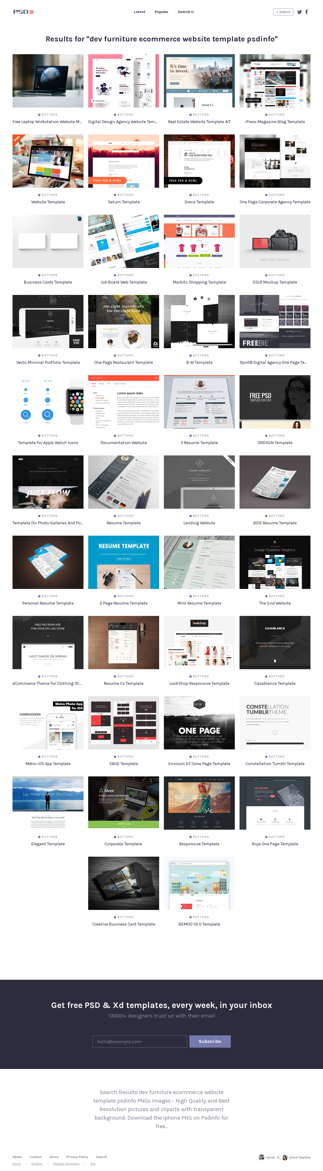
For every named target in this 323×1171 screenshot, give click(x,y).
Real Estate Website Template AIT (199, 121)
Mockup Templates (66, 1164)
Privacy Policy (77, 1157)
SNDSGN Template (275, 442)
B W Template (199, 362)
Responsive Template (199, 843)
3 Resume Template (199, 442)
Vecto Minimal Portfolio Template (48, 362)
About (17, 1157)
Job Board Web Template (123, 282)
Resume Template (124, 522)
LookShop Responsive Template (199, 683)
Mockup (37, 1164)
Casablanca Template (275, 683)
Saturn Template (124, 202)
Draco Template (199, 202)
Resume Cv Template (124, 683)
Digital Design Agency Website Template (123, 121)
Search (101, 1157)
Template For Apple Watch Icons (48, 442)
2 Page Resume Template (124, 603)
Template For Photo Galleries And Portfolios (48, 522)
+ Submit (283, 12)
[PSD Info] (31, 12)
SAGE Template (123, 763)
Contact (36, 1157)
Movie (17, 1164)
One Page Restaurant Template (123, 362)
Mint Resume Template (199, 603)
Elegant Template (48, 843)
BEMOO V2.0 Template (199, 924)
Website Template (48, 202)
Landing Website (199, 522)
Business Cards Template (48, 282)
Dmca (54, 1157)
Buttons (50, 114)
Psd (92, 1164)
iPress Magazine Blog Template (275, 121)
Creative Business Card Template (123, 924)
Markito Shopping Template (199, 282)
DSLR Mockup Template (275, 282)
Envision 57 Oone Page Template (199, 763)
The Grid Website (275, 603)
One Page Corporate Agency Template (275, 202)
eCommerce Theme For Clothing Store (48, 683)
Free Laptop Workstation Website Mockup (48, 121)
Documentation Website (123, 442)
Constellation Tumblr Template (275, 763)
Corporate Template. (124, 843)
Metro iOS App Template (48, 763)
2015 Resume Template (275, 522)
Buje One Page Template (275, 843)
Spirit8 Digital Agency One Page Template (275, 362)
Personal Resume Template (48, 603)
